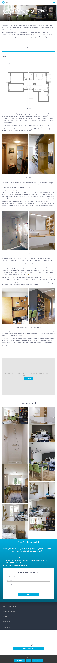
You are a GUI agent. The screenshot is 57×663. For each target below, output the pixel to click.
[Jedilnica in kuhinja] (15, 407)
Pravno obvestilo (29, 375)
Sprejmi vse (37, 660)
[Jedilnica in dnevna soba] (42, 443)
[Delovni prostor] (42, 482)
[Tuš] (15, 425)
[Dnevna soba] (42, 425)
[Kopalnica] (42, 407)
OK (28, 660)
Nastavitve (19, 660)
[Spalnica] (42, 500)
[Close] (55, 631)
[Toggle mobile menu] (54, 2)
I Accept (28, 378)
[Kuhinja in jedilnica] (15, 464)
